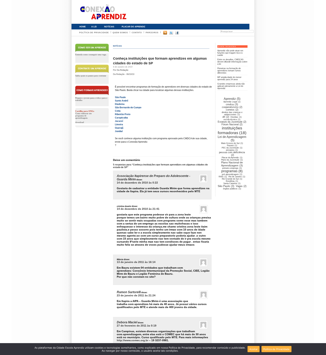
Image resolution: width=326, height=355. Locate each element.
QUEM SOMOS (120, 33)
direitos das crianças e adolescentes (232, 113)
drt (225, 117)
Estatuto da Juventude (232, 122)
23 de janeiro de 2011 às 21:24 (136, 295)
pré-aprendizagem (232, 174)
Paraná (232, 145)
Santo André (121, 100)
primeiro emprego (232, 168)
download (79, 122)
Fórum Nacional (231, 124)
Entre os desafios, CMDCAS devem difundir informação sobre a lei (232, 61)
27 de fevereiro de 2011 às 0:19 (136, 325)
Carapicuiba (121, 117)
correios (232, 109)
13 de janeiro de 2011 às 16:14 (136, 262)
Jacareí (119, 121)
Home (82, 26)
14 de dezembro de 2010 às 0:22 (137, 182)
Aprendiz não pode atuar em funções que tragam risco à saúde (230, 52)
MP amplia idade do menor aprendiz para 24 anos (229, 78)
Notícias (107, 26)
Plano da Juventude (232, 160)
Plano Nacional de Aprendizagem (232, 164)
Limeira (119, 124)
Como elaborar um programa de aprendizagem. (84, 114)
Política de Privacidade (94, 33)
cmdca (232, 104)
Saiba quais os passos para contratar (90, 76)
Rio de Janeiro (236, 176)
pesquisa (232, 150)
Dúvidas (236, 117)
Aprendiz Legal (232, 102)
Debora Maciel (127, 322)
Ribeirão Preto (122, 114)
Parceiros (152, 33)
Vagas (241, 186)
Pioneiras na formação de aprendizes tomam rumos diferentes (229, 70)
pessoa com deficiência (232, 153)
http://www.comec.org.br (132, 340)
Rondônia (232, 181)
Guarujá (119, 128)
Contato (137, 33)
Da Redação (122, 70)
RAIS (223, 176)
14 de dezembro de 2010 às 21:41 (138, 208)
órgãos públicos (232, 188)
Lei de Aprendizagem (232, 138)
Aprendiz (232, 98)
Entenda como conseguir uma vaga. (91, 54)
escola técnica (232, 119)
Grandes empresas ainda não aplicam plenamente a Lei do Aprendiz (231, 86)
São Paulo (120, 97)
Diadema (120, 104)
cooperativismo (232, 107)
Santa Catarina (232, 183)
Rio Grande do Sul (232, 179)
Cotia (118, 111)
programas (232, 171)
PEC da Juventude (232, 148)
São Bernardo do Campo (128, 107)
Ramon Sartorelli (129, 292)
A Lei (92, 26)
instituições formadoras (232, 130)
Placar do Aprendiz (132, 26)
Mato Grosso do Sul (232, 143)
